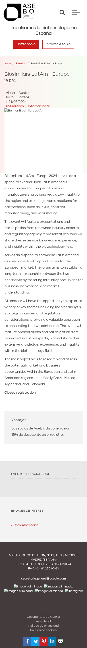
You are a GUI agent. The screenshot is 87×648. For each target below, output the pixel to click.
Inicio (7, 63)
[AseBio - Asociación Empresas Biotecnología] (19, 12)
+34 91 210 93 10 (34, 564)
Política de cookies (43, 630)
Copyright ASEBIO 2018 (43, 616)
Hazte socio (26, 44)
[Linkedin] (52, 641)
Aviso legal (43, 621)
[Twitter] (35, 641)
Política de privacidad (43, 625)
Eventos (21, 63)
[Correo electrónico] (60, 641)
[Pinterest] (43, 641)
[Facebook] (27, 641)
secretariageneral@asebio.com (43, 578)
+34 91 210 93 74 (59, 564)
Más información (26, 525)
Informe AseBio (58, 44)
